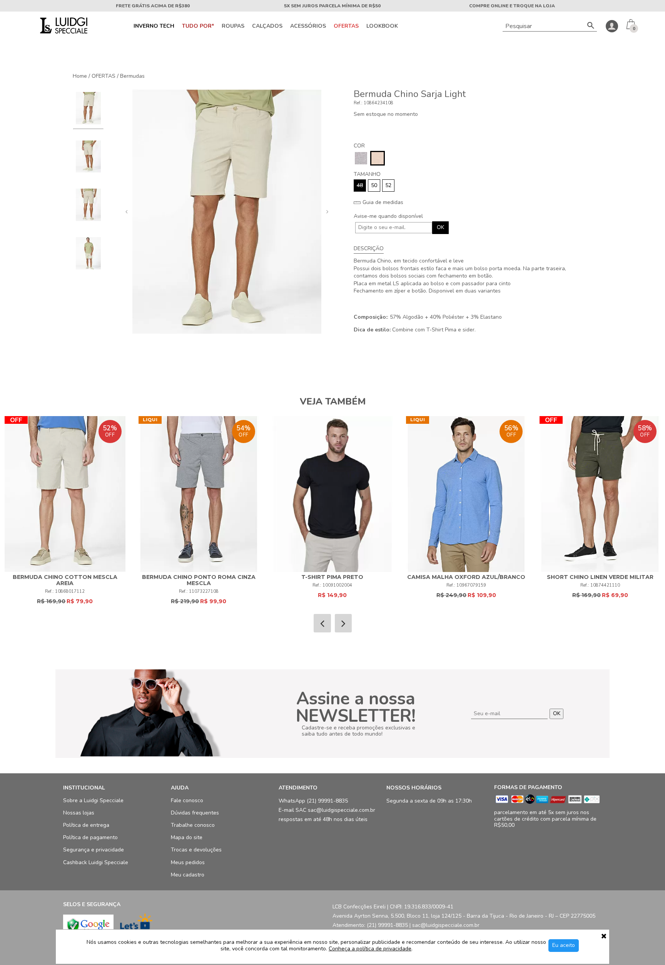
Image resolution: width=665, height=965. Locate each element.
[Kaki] (377, 158)
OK (440, 227)
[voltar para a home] (62, 31)
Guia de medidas (382, 202)
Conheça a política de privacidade (370, 949)
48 (360, 185)
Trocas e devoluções (196, 849)
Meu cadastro (187, 874)
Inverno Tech (154, 26)
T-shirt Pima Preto (332, 577)
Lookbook (382, 26)
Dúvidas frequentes (195, 812)
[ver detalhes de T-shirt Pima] (332, 494)
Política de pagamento (90, 837)
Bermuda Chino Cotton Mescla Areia (65, 580)
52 (388, 185)
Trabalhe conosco (193, 825)
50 (374, 185)
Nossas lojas (78, 812)
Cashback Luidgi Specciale (95, 862)
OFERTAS (346, 26)
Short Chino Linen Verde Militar (600, 577)
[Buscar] (591, 26)
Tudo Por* (198, 26)
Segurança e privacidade (93, 849)
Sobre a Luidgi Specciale (93, 800)
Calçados (267, 26)
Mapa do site (186, 837)
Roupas (233, 26)
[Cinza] (361, 158)
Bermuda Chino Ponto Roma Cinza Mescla (199, 580)
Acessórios (308, 26)
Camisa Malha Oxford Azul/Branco (466, 577)
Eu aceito (563, 945)
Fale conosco (187, 800)
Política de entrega (86, 825)
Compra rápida (65, 486)
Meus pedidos (188, 862)
